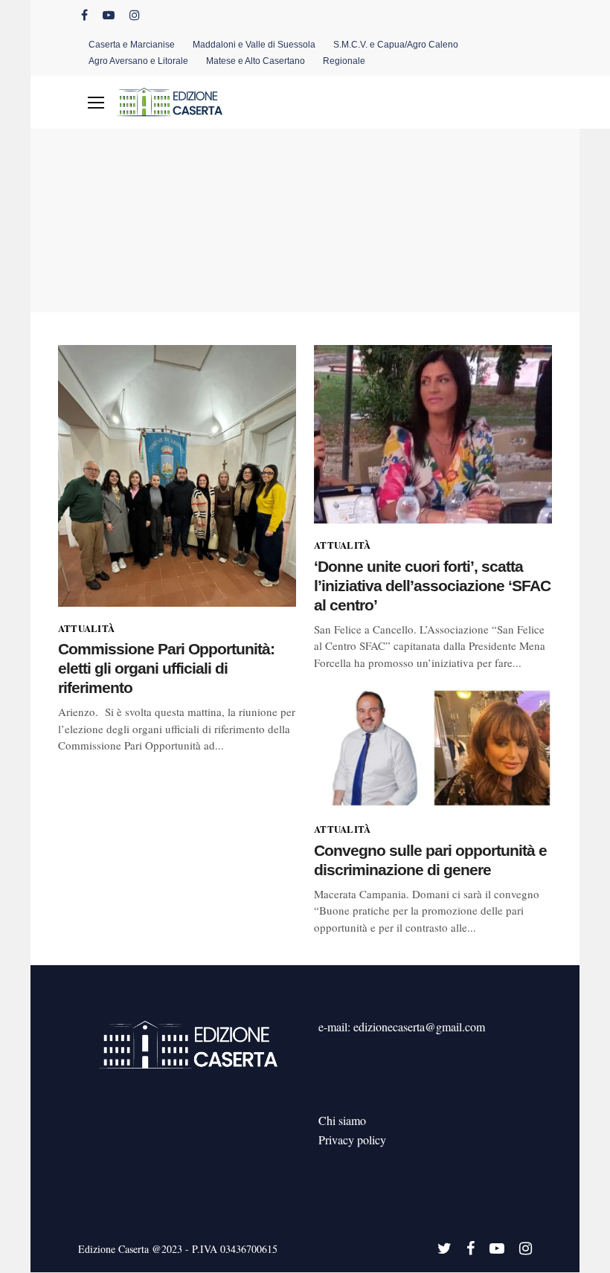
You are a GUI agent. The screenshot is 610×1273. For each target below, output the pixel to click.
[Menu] (96, 102)
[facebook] (84, 15)
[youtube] (109, 15)
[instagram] (134, 15)
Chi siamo (342, 1120)
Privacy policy (352, 1139)
